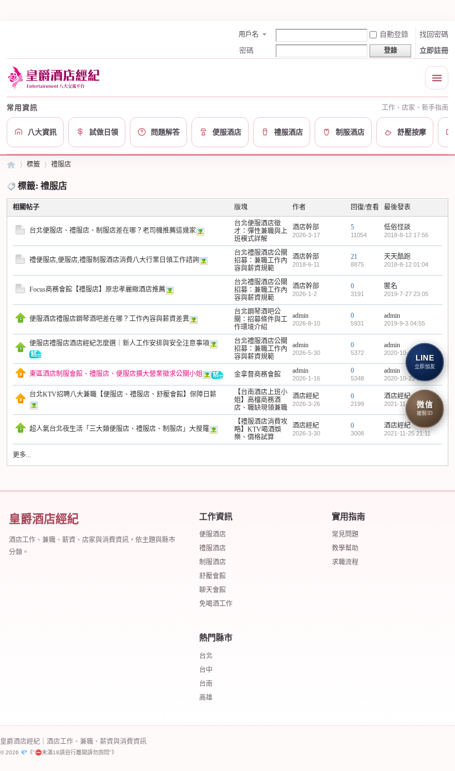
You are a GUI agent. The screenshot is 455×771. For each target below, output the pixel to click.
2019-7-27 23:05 (406, 294)
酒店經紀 (305, 396)
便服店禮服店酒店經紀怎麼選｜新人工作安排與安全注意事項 (119, 343)
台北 (206, 656)
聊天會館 (212, 590)
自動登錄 (394, 34)
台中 (206, 670)
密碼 (246, 50)
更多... (22, 455)
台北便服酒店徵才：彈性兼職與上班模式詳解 (260, 231)
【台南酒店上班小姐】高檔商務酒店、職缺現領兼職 (260, 400)
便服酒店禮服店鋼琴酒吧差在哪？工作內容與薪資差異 (109, 319)
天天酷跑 (397, 257)
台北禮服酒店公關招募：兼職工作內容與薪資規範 (260, 260)
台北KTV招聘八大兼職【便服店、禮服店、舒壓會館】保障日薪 (122, 394)
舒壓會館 (212, 576)
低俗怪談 (397, 227)
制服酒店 (212, 562)
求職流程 (345, 562)
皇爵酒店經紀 (11, 165)
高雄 (206, 698)
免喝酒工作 (215, 604)
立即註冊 (433, 50)
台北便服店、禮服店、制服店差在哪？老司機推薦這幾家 (112, 230)
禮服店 (61, 164)
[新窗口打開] (20, 232)
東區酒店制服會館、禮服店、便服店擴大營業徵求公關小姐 (116, 374)
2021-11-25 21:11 (407, 433)
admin (300, 315)
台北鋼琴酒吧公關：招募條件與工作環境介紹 (260, 319)
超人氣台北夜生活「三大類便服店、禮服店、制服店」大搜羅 (119, 429)
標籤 (33, 164)
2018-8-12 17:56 (406, 235)
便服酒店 (212, 534)
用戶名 (249, 34)
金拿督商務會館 (257, 374)
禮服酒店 (212, 548)
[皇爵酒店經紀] (55, 77)
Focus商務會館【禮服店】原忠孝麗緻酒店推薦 (97, 289)
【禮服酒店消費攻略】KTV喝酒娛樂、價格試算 (260, 429)
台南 (206, 684)
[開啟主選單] (436, 77)
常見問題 (345, 534)
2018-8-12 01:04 (406, 264)
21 (354, 257)
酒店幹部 (305, 227)
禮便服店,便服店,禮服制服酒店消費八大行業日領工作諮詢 (114, 260)
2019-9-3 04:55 (404, 323)
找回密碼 (433, 34)
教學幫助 (345, 548)
